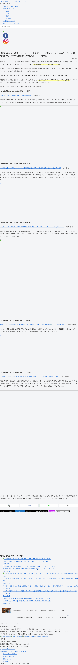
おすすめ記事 (52, 511)
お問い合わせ (7, 659)
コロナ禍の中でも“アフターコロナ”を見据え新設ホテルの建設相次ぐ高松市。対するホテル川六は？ (30, 168)
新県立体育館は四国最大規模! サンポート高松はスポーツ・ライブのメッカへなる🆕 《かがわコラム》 (33, 324)
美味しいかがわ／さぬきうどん (12, 6)
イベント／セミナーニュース (12, 23)
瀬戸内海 (9, 18)
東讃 (7, 11)
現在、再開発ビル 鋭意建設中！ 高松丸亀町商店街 (16, 95)
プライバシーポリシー (10, 654)
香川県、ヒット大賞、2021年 (63, 511)
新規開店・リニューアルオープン (8, 511)
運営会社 (6, 661)
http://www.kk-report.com (7, 649)
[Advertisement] (39, 47)
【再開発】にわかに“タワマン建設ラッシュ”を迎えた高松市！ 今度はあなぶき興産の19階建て (30, 376)
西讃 (7, 16)
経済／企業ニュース (9, 8)
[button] (68, 505)
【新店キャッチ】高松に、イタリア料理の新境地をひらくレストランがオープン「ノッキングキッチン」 (32, 227)
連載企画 (38, 511)
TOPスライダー (44, 511)
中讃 (7, 13)
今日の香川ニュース (9, 21)
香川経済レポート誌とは (10, 656)
